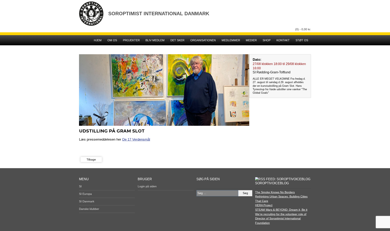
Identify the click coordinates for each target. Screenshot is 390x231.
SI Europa (85, 193)
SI (80, 186)
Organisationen (203, 40)
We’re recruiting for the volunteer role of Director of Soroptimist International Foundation (280, 218)
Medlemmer (231, 40)
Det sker (177, 40)
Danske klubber (89, 208)
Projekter (131, 40)
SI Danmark (86, 201)
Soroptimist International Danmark (158, 13)
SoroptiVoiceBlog (272, 183)
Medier (251, 40)
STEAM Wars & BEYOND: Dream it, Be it (281, 209)
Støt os (302, 40)
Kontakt (283, 40)
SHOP (267, 40)
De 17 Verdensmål (136, 139)
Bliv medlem (155, 40)
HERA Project (263, 205)
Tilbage (91, 159)
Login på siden (147, 186)
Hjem (98, 40)
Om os (112, 40)
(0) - (303, 29)
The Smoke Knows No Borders (275, 192)
